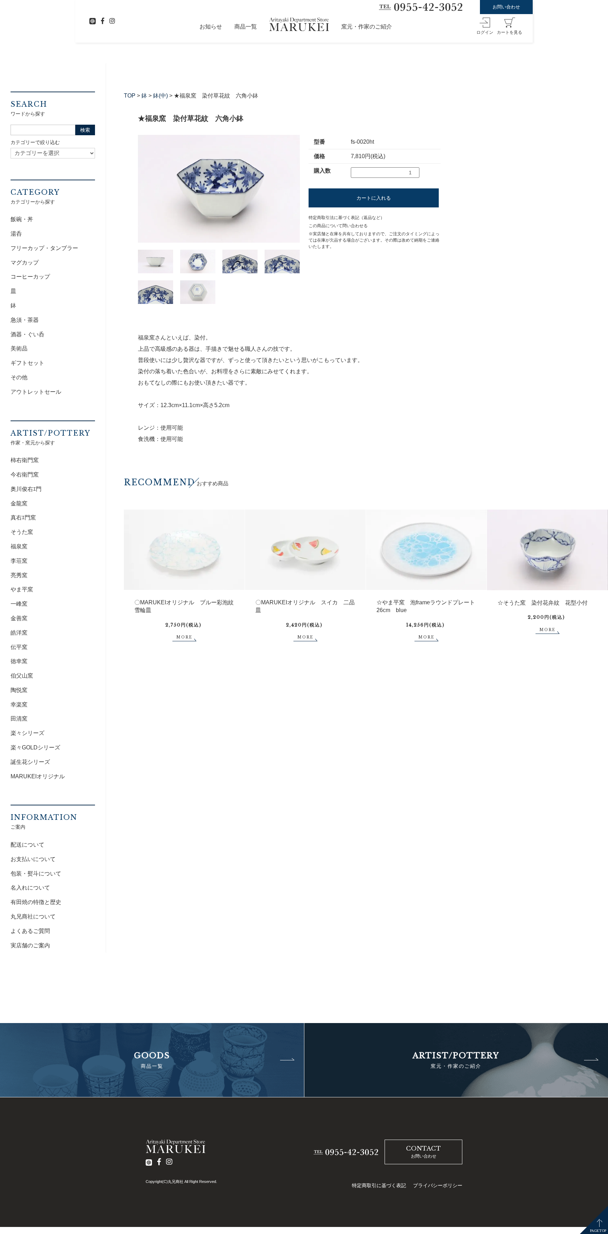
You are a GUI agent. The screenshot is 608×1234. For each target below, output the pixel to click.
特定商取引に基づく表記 (379, 1185)
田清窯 (19, 719)
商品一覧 (245, 27)
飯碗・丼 (22, 219)
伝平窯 (19, 647)
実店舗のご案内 (30, 945)
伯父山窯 (22, 676)
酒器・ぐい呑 (27, 334)
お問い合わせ (506, 7)
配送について (27, 845)
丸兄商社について (33, 917)
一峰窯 (19, 604)
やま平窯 (22, 589)
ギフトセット (27, 363)
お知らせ (211, 27)
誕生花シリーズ (30, 762)
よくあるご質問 (30, 931)
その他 (19, 377)
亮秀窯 (19, 575)
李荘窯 (19, 561)
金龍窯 (19, 503)
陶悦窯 (19, 690)
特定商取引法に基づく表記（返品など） (347, 217)
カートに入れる (373, 198)
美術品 (19, 348)
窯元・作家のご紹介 (366, 27)
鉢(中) (160, 96)
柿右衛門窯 (25, 460)
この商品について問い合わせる (338, 225)
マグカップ (25, 263)
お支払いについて (33, 859)
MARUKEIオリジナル (38, 776)
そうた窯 (22, 532)
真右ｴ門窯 (23, 518)
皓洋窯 (19, 633)
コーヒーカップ (30, 277)
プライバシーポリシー (437, 1185)
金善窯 (19, 618)
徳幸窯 (19, 661)
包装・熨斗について (36, 874)
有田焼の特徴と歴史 (36, 902)
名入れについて (30, 888)
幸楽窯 (19, 705)
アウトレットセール (36, 392)
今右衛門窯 (25, 475)
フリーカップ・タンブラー (44, 248)
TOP (129, 96)
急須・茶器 (25, 320)
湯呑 (16, 234)
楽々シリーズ (27, 733)
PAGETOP (598, 1231)
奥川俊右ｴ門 (26, 489)
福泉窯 (19, 546)
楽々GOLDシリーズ (35, 747)
